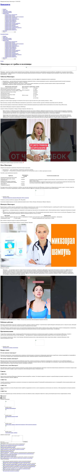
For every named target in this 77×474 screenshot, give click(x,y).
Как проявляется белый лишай (11, 416)
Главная (4, 9)
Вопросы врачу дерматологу (11, 17)
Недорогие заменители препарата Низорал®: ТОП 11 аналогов (16, 197)
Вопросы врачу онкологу (10, 25)
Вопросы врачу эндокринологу (11, 24)
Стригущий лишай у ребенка (11, 432)
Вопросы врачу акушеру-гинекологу (12, 23)
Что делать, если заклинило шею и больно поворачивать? (12, 445)
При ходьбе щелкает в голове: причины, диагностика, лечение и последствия (16, 457)
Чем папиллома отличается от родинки (11, 470)
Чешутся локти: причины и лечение (7, 447)
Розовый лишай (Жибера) (10, 408)
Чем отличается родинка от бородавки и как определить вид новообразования (19, 466)
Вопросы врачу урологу (10, 15)
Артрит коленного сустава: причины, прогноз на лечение (12, 449)
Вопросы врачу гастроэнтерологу (12, 18)
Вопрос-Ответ (6, 13)
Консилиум (5, 4)
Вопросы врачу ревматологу (11, 29)
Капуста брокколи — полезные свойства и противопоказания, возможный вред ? (17, 453)
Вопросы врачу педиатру (10, 22)
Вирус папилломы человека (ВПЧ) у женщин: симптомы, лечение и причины (19, 464)
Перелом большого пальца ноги (7, 451)
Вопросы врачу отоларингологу (11, 26)
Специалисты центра (7, 12)
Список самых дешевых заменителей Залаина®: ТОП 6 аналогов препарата (20, 424)
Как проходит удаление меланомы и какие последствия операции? (16, 462)
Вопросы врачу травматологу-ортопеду (13, 27)
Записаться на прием (7, 11)
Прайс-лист (5, 10)
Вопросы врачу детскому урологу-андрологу (14, 16)
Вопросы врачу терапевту (10, 28)
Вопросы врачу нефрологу (10, 19)
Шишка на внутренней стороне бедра (8, 455)
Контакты (5, 30)
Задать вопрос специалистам (11, 14)
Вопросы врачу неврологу (11, 21)
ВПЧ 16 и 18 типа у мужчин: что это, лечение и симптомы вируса (16, 468)
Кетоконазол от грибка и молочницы (10, 347)
